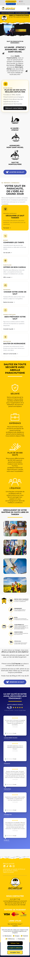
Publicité (25, 936)
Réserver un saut (17, 682)
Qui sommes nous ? (15, 924)
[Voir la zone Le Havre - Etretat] (15, 120)
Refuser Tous (15, 943)
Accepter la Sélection (15, 948)
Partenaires (21, 939)
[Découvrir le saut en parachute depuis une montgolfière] (15, 155)
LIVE (22, 1)
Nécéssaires (8, 936)
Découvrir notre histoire (14, 108)
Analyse (17, 936)
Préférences (11, 939)
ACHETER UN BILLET (11, 1)
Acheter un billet (16, 172)
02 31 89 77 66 (21, 3)
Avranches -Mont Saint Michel (15, 146)
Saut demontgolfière (15, 163)
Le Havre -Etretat (15, 129)
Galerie (15, 926)
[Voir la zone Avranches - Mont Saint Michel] (15, 138)
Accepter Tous (15, 952)
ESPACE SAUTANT (11, 3)
